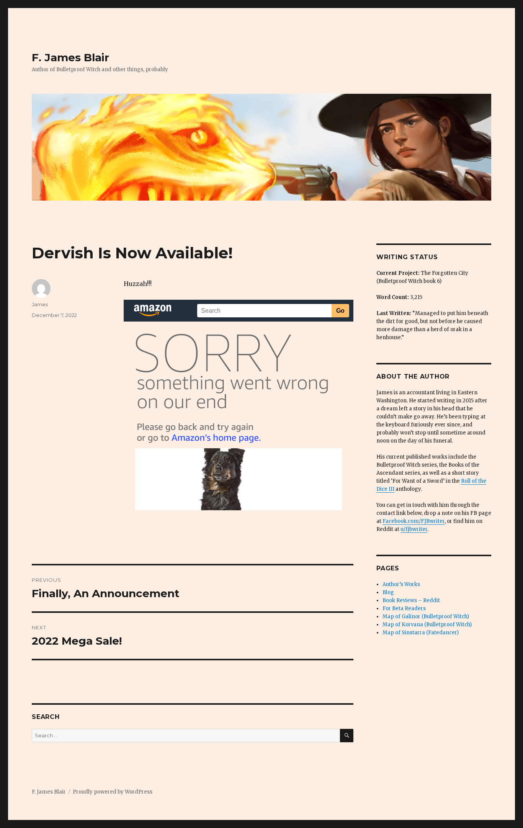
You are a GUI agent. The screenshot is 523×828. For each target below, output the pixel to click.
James (40, 304)
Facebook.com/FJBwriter (413, 521)
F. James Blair (70, 57)
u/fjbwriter (413, 529)
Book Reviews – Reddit (411, 600)
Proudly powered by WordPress (112, 792)
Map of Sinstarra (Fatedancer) (420, 632)
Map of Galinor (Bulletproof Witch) (425, 616)
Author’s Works (401, 584)
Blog (388, 592)
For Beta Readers (404, 608)
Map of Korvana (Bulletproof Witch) (427, 624)
